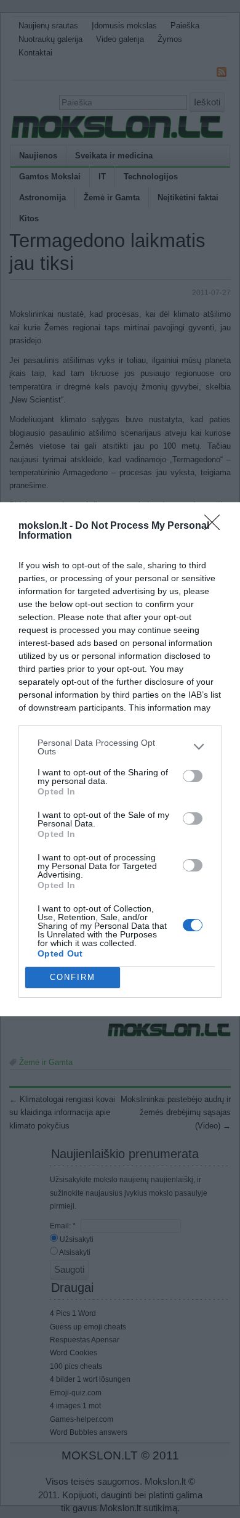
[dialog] (120, 759)
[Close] (216, 526)
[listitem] (120, 747)
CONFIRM (72, 977)
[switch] (192, 776)
